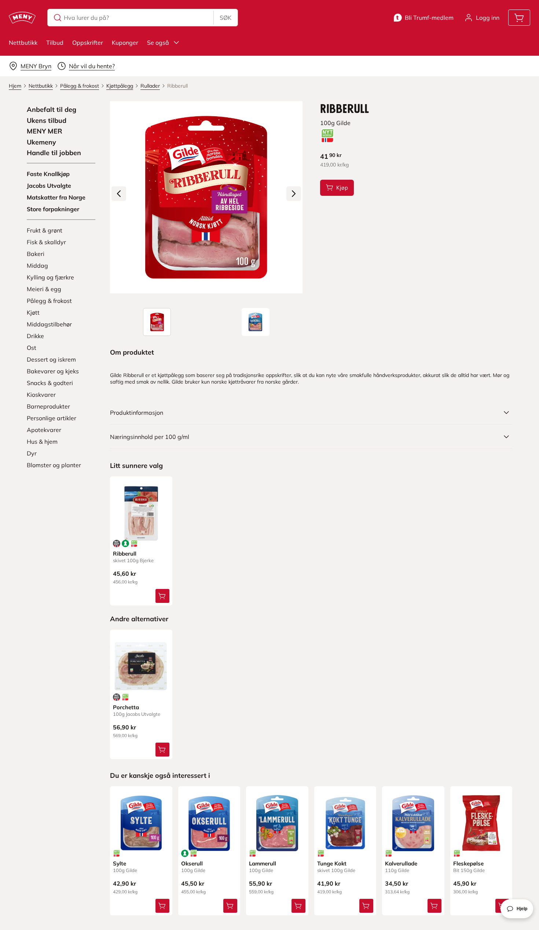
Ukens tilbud (46, 121)
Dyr (32, 453)
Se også (158, 42)
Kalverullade (401, 863)
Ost (31, 347)
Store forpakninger (53, 209)
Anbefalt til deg (51, 110)
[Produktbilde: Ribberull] (157, 322)
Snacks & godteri (50, 383)
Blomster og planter (54, 465)
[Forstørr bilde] (206, 197)
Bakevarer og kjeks (53, 371)
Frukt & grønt (44, 230)
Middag (37, 265)
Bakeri (35, 253)
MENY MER (44, 131)
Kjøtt (33, 312)
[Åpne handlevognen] (519, 18)
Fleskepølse (468, 863)
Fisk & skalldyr (46, 242)
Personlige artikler (51, 418)
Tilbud (54, 42)
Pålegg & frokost (49, 300)
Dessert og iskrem (51, 359)
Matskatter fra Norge (56, 197)
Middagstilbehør (49, 324)
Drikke (35, 336)
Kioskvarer (41, 394)
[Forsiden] (256, 322)
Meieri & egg (44, 289)
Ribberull (124, 553)
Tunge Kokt (331, 863)
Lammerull (262, 863)
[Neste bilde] (293, 193)
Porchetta (126, 707)
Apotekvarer (44, 429)
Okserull (192, 863)
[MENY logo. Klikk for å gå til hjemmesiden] (22, 17)
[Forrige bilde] (118, 193)
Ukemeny (41, 142)
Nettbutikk (23, 42)
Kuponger (125, 42)
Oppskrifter (87, 42)
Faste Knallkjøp (48, 173)
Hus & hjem (42, 441)
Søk (225, 17)
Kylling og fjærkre (50, 277)
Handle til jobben (54, 153)
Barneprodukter (48, 406)
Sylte (119, 863)
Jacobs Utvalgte (49, 185)
